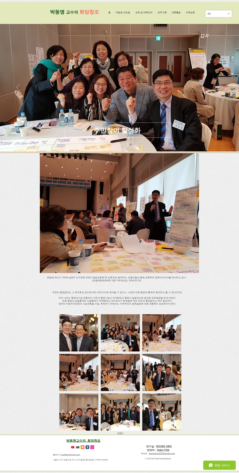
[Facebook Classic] (87, 447)
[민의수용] (118, 144)
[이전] (18, 87)
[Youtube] (73, 447)
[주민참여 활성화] (120, 144)
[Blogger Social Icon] (82, 447)
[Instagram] (92, 447)
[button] (78, 332)
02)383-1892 (164, 446)
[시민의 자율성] (115, 144)
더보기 (120, 433)
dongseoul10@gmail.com (162, 453)
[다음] (221, 87)
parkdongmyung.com (70, 455)
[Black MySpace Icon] (78, 447)
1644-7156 (163, 450)
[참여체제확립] (123, 144)
